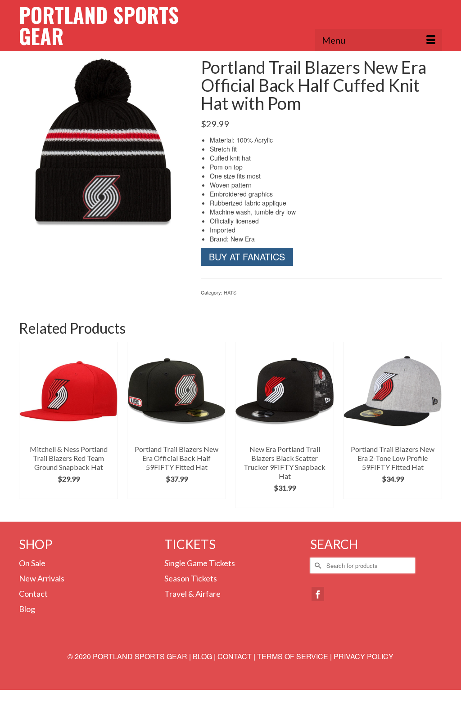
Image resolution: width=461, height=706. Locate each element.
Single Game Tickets (199, 563)
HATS (230, 292)
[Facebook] (318, 594)
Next (434, 425)
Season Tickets (190, 578)
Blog (27, 609)
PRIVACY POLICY (363, 656)
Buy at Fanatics (247, 256)
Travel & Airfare (192, 594)
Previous (27, 425)
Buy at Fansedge (68, 492)
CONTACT (234, 656)
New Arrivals (41, 578)
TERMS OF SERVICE (292, 656)
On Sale (32, 563)
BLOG (202, 656)
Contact (33, 594)
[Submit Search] (317, 565)
